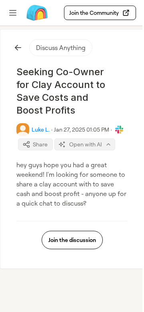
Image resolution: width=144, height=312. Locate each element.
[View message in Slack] (119, 129)
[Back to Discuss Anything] (18, 48)
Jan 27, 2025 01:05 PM (81, 129)
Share (40, 144)
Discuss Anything (61, 48)
